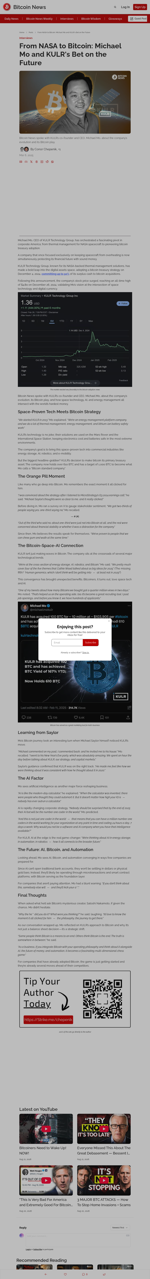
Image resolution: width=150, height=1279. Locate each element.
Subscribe (90, 642)
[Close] (109, 621)
